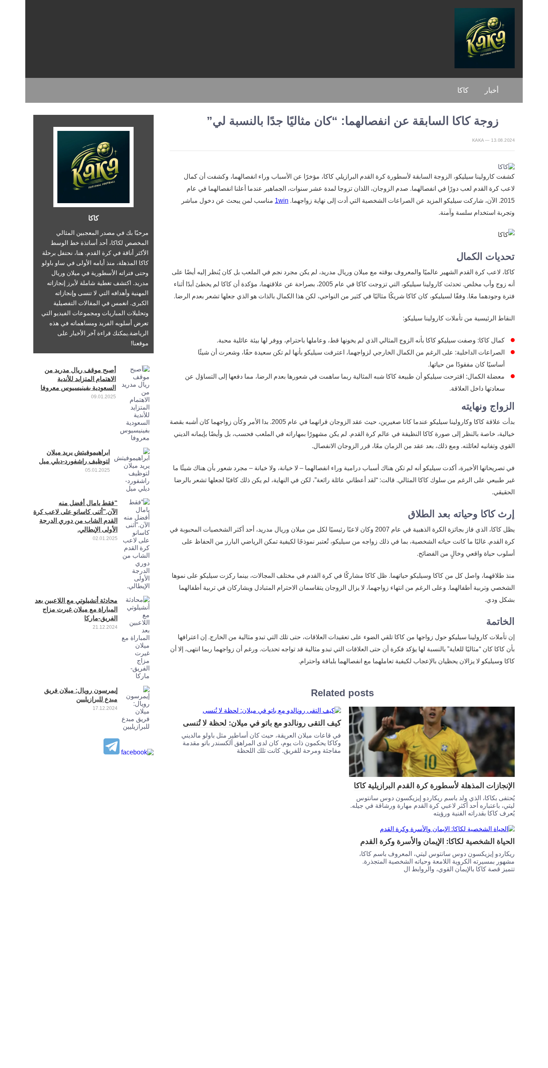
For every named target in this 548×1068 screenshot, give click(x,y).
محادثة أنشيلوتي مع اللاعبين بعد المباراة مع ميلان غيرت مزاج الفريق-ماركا (76, 609)
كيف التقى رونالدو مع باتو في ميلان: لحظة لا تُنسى (262, 723)
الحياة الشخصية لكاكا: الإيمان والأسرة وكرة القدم (437, 841)
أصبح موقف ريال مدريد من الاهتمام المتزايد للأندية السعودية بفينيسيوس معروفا (78, 379)
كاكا (463, 90)
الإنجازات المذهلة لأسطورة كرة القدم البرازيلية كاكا (434, 785)
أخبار (492, 90)
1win (281, 200)
